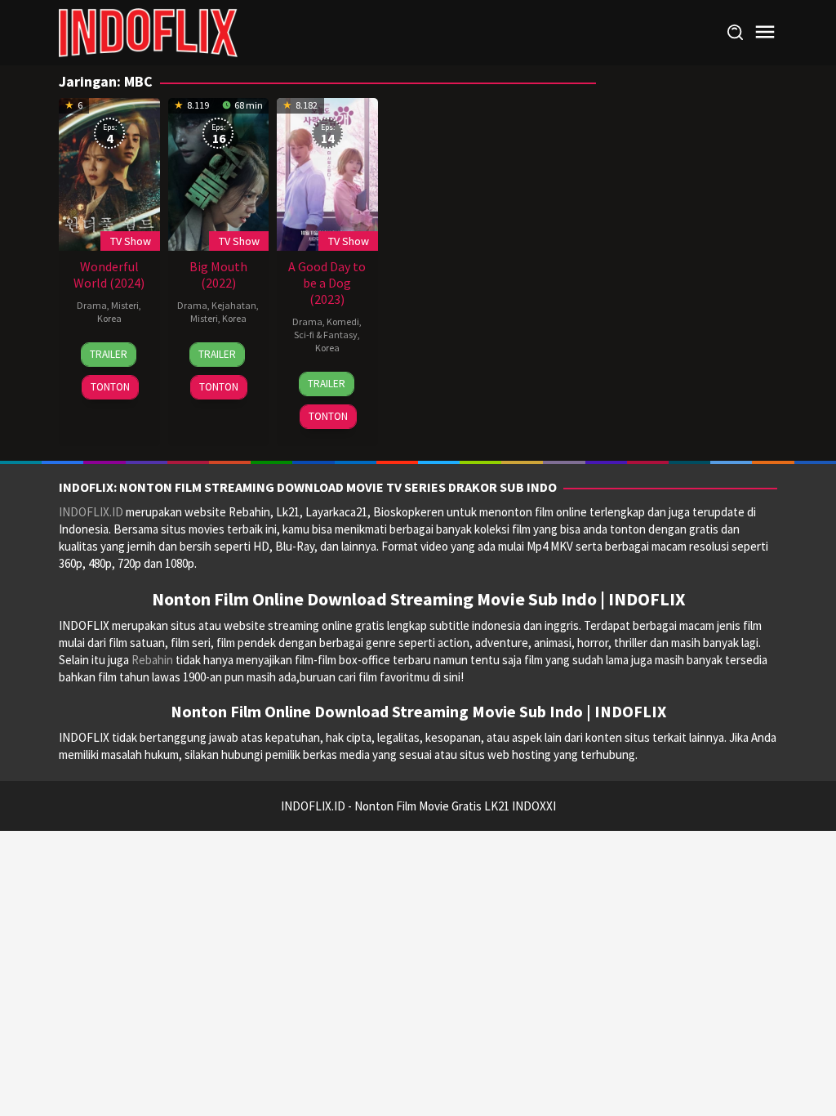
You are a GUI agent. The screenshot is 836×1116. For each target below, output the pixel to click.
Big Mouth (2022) (218, 274)
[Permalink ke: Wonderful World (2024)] (109, 173)
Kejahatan (233, 305)
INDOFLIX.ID (91, 512)
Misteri (125, 305)
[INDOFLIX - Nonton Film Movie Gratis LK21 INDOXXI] (148, 31)
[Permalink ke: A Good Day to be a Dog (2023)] (327, 173)
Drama (92, 305)
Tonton (110, 387)
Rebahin (152, 659)
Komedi (343, 321)
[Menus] (765, 32)
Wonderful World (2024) (109, 274)
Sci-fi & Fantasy (326, 334)
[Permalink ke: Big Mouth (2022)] (218, 173)
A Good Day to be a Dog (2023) (327, 282)
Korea (109, 318)
